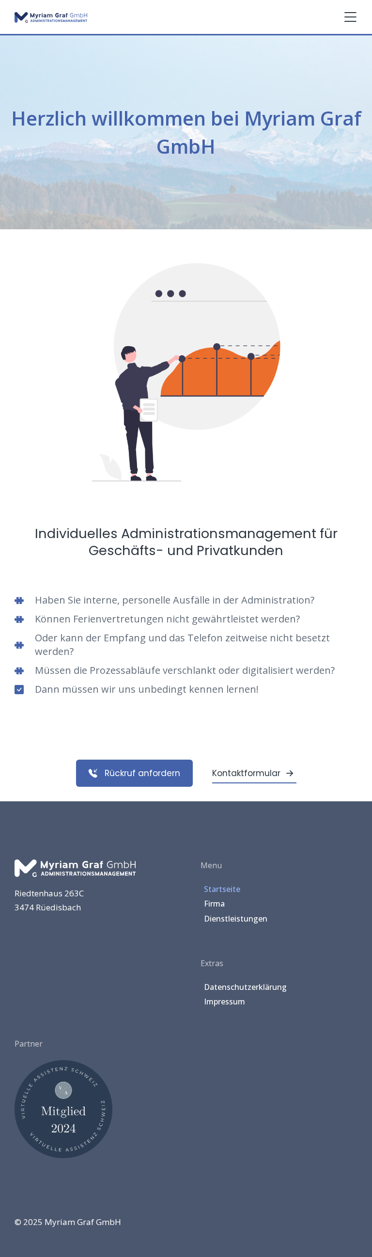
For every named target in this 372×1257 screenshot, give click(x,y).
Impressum (224, 1001)
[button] (350, 17)
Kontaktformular (246, 773)
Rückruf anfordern (142, 773)
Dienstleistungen (235, 918)
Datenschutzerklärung (245, 987)
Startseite (222, 889)
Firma (214, 903)
